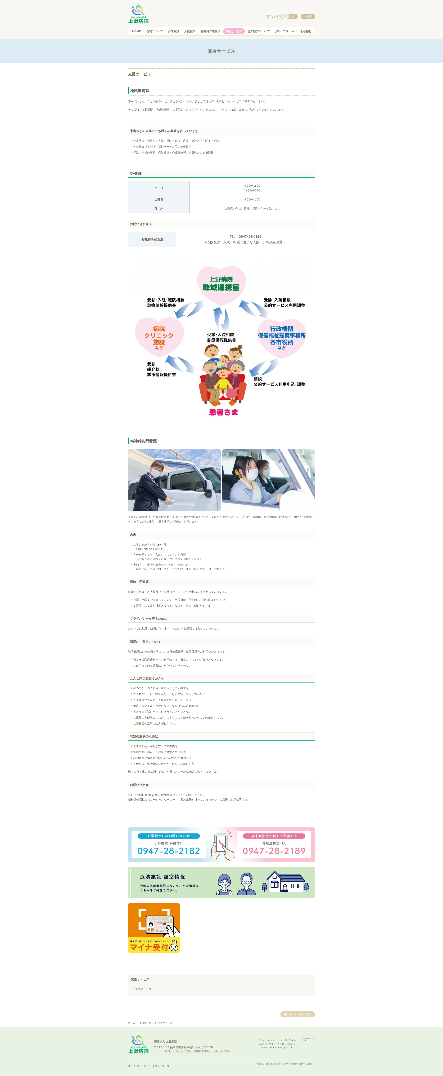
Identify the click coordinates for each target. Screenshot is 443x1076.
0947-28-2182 (182, 1051)
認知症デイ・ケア (259, 31)
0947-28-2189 (221, 1051)
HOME (136, 31)
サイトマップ (162, 1066)
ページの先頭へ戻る (300, 1014)
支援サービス (234, 31)
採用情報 (305, 31)
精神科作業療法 (210, 31)
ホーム (131, 1022)
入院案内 (190, 31)
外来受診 (173, 31)
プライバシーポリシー (140, 1066)
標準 (284, 16)
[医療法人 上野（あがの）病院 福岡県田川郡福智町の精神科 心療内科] (138, 13)
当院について (154, 31)
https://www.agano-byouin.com (277, 1047)
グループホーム (284, 31)
